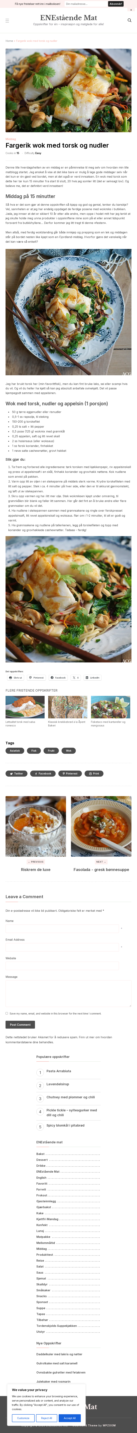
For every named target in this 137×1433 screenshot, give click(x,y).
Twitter (18, 773)
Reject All (46, 1418)
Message (11, 977)
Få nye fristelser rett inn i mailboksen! (37, 4)
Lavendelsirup (58, 1084)
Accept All (70, 1418)
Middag (11, 139)
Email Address (15, 939)
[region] (46, 1405)
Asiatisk (15, 750)
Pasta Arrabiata (59, 1071)
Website (11, 958)
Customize (23, 1418)
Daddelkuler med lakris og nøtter (59, 1354)
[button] (7, 20)
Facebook (45, 773)
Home (9, 41)
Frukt (51, 750)
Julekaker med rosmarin (53, 1381)
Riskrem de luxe (35, 869)
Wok (68, 750)
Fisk (33, 750)
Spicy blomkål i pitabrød (66, 1125)
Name (10, 921)
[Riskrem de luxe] (36, 826)
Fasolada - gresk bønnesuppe (101, 869)
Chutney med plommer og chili (71, 1097)
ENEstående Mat (68, 18)
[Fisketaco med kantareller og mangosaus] (110, 707)
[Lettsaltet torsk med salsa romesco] (25, 707)
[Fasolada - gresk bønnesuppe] (101, 826)
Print (96, 773)
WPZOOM (109, 1425)
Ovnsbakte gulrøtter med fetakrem (60, 1372)
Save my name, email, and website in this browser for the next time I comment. (55, 1013)
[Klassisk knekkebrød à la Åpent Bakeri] (67, 707)
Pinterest (71, 773)
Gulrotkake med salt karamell (56, 1363)
